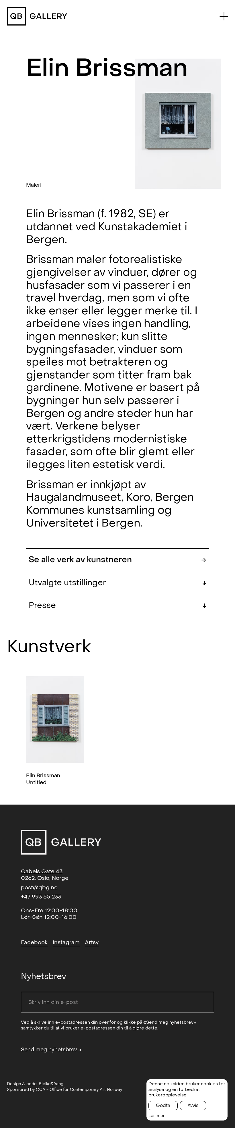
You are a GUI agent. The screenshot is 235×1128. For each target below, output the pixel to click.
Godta (163, 1105)
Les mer (156, 1116)
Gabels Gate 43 (41, 871)
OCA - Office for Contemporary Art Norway (79, 1089)
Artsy (92, 942)
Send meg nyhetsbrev (51, 1050)
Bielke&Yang (51, 1084)
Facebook (34, 942)
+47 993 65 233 (41, 896)
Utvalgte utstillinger (117, 583)
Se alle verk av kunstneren (117, 560)
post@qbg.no (39, 887)
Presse (117, 605)
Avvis (193, 1105)
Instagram (66, 942)
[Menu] (224, 16)
